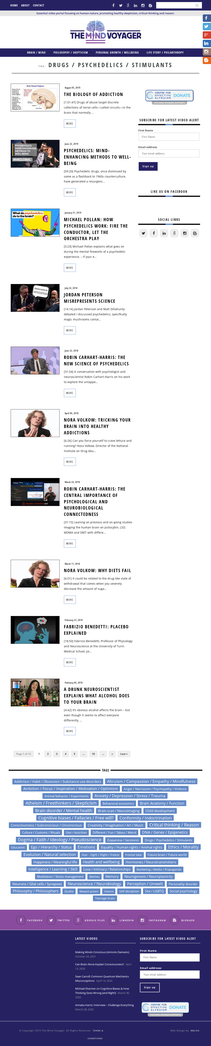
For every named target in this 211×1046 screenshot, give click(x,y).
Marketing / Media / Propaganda (159, 869)
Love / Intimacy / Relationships (107, 869)
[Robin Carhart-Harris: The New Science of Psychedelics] (35, 360)
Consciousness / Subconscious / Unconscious (46, 825)
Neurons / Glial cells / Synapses (37, 883)
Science (108, 891)
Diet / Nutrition (76, 832)
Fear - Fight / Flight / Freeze (100, 855)
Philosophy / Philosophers (36, 890)
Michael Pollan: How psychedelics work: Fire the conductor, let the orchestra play (96, 228)
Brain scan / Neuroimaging (118, 811)
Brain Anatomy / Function (162, 803)
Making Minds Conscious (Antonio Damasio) (102, 952)
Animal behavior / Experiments (67, 796)
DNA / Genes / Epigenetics (165, 832)
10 (93, 754)
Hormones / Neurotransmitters (151, 862)
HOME (14, 5)
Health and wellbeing (101, 861)
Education (18, 847)
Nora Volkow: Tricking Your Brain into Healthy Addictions (97, 426)
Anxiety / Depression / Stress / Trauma (130, 795)
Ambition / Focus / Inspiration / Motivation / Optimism (70, 788)
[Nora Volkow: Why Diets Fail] (35, 573)
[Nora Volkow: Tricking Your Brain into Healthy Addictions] (35, 423)
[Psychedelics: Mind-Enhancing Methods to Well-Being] (35, 153)
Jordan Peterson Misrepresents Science (89, 297)
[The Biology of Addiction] (35, 97)
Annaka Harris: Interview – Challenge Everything (104, 1005)
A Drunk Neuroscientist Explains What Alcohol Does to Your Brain (97, 695)
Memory (112, 876)
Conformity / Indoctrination (146, 818)
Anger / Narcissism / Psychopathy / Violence (155, 789)
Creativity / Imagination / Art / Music (115, 825)
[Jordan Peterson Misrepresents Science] (35, 297)
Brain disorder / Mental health (63, 810)
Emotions (86, 847)
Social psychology (183, 891)
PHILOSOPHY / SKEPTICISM (71, 52)
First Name (145, 130)
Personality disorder (183, 884)
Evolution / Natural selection (49, 854)
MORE (69, 123)
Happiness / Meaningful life (55, 861)
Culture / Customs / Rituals (41, 832)
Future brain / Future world (167, 855)
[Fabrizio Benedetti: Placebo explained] (35, 629)
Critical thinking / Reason (174, 825)
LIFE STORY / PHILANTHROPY (165, 52)
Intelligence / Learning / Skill (52, 869)
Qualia (69, 891)
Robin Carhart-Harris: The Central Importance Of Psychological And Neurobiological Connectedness (94, 501)
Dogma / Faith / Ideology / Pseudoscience (59, 840)
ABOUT (25, 5)
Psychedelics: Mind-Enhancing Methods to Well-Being (97, 156)
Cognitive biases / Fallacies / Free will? (76, 818)
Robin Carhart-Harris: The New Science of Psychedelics (96, 360)
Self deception (129, 891)
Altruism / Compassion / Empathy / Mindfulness (151, 781)
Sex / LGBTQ (154, 891)
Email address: (147, 147)
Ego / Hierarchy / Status (51, 847)
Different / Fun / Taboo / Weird (114, 832)
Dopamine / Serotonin (123, 840)
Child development (160, 811)
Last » (124, 754)
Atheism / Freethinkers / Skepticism (61, 803)
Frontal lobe (133, 855)
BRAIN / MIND (36, 52)
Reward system (89, 891)
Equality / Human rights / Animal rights (131, 847)
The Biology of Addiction (93, 94)
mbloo (195, 1030)
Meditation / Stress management (60, 876)
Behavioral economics (118, 803)
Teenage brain (105, 898)
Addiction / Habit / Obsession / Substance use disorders (57, 781)
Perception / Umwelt (145, 883)
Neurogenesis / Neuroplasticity (148, 876)
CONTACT (38, 5)
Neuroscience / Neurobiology (94, 883)
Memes (94, 877)
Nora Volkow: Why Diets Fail (97, 570)
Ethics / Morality (183, 847)
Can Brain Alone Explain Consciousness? (99, 964)
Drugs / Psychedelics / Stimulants (168, 840)
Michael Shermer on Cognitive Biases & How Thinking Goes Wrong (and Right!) (102, 991)
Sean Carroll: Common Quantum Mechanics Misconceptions (102, 979)
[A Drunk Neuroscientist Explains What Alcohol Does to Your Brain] (35, 692)
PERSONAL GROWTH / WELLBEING (117, 52)
